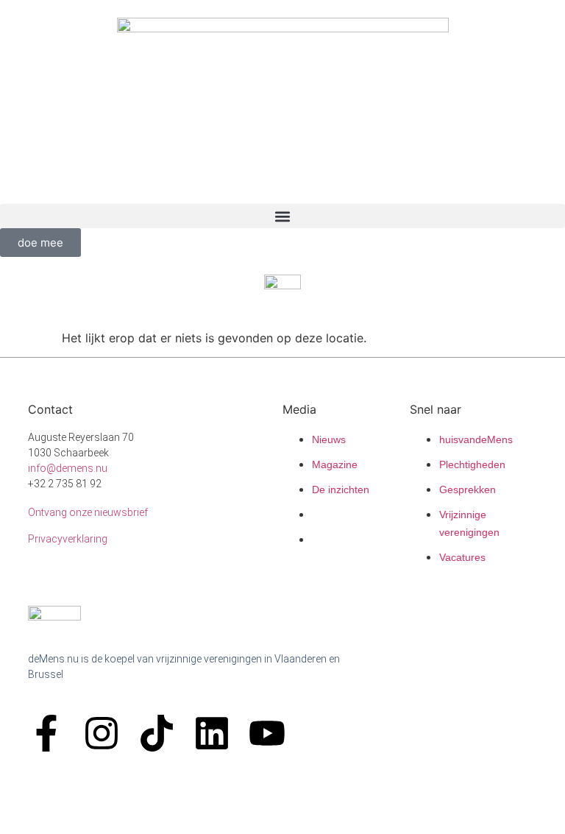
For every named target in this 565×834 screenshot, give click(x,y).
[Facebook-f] (46, 733)
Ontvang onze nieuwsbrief (88, 512)
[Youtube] (267, 733)
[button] (282, 216)
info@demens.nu (67, 468)
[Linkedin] (211, 733)
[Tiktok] (156, 733)
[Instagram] (101, 733)
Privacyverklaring (67, 539)
